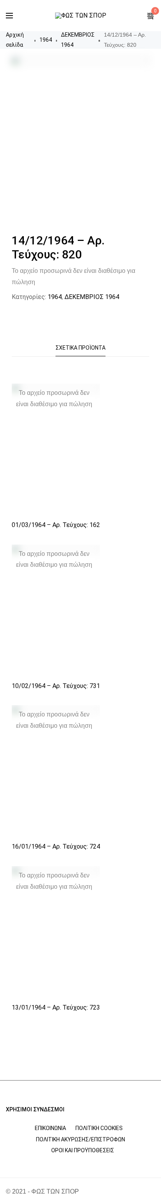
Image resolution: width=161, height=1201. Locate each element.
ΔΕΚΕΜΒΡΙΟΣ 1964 (78, 40)
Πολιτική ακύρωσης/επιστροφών (80, 1139)
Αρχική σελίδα (15, 40)
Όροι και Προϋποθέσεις (82, 1150)
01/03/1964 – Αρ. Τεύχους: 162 (56, 525)
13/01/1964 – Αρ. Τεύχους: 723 (56, 1007)
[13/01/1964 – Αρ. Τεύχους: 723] (56, 932)
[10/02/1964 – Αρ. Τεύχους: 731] (56, 611)
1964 (45, 40)
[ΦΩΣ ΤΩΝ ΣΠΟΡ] (80, 15)
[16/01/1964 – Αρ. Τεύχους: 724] (56, 771)
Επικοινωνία (50, 1128)
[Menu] (9, 15)
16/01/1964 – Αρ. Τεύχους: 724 (56, 846)
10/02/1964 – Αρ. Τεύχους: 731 (56, 686)
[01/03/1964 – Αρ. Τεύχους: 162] (56, 450)
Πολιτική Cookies (99, 1128)
